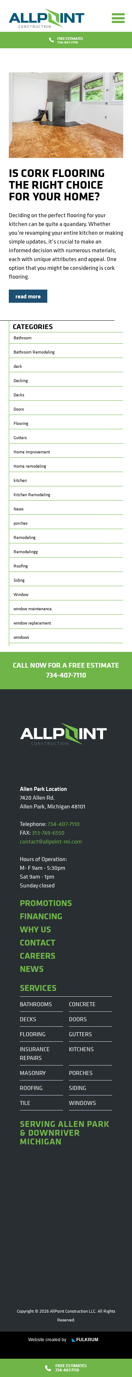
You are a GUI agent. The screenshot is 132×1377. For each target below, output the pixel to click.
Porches (81, 1073)
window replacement (32, 623)
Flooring (21, 423)
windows (21, 637)
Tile (25, 1103)
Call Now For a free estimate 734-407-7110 (66, 670)
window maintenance (33, 609)
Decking (21, 381)
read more (28, 296)
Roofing (21, 566)
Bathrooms (36, 1004)
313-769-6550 (48, 833)
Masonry (33, 1073)
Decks (19, 395)
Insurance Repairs (35, 1053)
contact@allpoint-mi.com (51, 841)
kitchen (20, 480)
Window (21, 594)
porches (20, 523)
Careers (37, 955)
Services (38, 987)
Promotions (46, 902)
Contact (37, 942)
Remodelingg (26, 552)
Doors (19, 409)
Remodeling (25, 537)
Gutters (20, 438)
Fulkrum (85, 1339)
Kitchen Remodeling (32, 495)
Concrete (82, 1004)
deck (18, 366)
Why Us (35, 929)
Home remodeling (30, 466)
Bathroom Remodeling (34, 352)
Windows (82, 1103)
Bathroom (23, 338)
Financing (41, 916)
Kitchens (81, 1049)
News (18, 509)
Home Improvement (32, 452)
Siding (19, 580)
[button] (118, 18)
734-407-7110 (64, 824)
